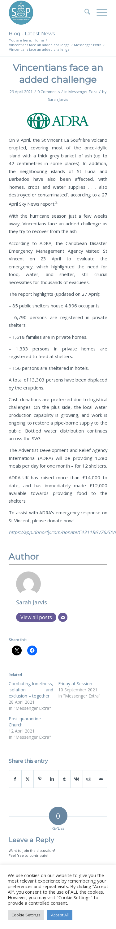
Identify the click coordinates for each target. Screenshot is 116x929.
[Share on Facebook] (15, 779)
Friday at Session (75, 683)
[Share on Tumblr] (64, 779)
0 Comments (48, 91)
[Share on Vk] (77, 779)
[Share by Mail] (101, 779)
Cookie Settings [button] (26, 915)
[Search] (84, 12)
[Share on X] (28, 779)
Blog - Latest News (32, 34)
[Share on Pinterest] (40, 779)
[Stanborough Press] (48, 12)
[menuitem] (84, 12)
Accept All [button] (60, 915)
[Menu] (98, 12)
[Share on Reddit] (89, 779)
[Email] (62, 617)
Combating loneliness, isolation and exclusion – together (31, 690)
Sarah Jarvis (58, 99)
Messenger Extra (82, 91)
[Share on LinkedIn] (52, 779)
